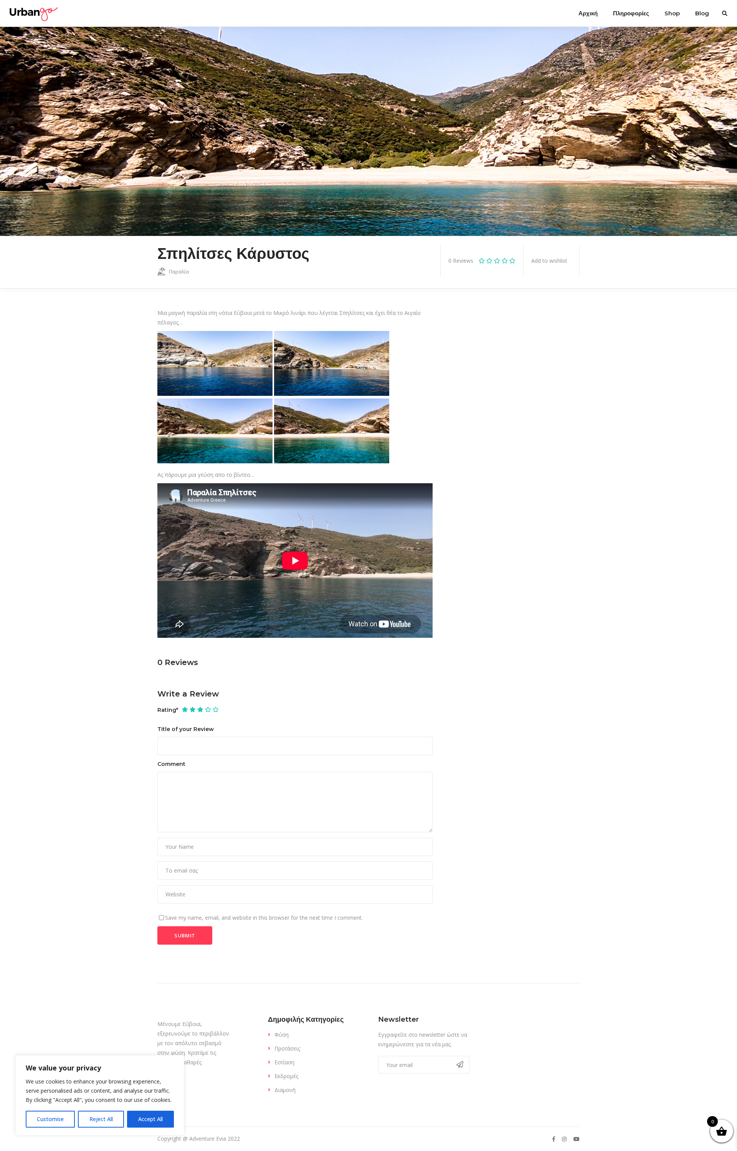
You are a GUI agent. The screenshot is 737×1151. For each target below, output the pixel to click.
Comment (171, 764)
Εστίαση (284, 1062)
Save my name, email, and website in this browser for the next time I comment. (264, 917)
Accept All (150, 1119)
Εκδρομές (286, 1076)
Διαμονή (285, 1089)
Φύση (281, 1034)
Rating (167, 709)
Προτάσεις (287, 1048)
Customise (50, 1119)
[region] (99, 1095)
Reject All (101, 1119)
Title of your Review (185, 729)
